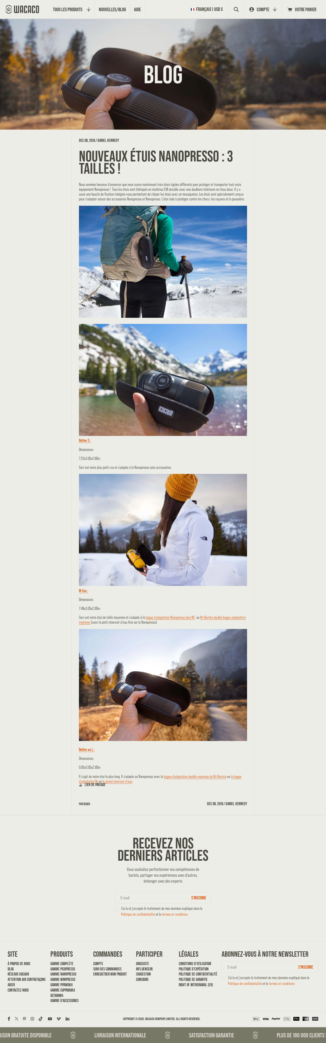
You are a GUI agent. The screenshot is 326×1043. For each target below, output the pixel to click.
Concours (142, 979)
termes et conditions (175, 914)
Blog (11, 969)
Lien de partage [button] (95, 784)
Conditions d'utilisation (195, 963)
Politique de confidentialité (138, 914)
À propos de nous (19, 963)
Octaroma (56, 995)
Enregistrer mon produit (110, 974)
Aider (11, 984)
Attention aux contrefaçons (25, 979)
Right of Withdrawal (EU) (196, 984)
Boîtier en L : (87, 749)
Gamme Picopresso (62, 969)
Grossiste (142, 963)
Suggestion (143, 974)
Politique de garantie (193, 979)
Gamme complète (61, 963)
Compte (98, 963)
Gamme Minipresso (62, 979)
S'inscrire (198, 897)
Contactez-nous (18, 990)
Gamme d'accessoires (64, 1000)
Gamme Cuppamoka (62, 990)
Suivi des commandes (107, 969)
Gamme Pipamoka (61, 984)
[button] (207, 9)
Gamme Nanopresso (63, 974)
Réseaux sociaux (18, 974)
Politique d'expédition (194, 969)
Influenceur (144, 969)
